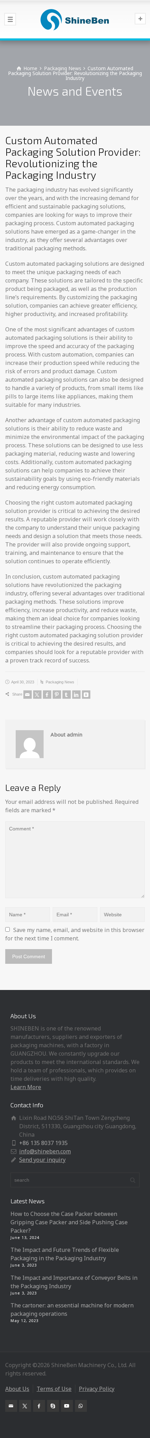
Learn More (25, 1087)
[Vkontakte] (86, 694)
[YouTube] (67, 1406)
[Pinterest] (57, 694)
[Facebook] (47, 694)
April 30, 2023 (22, 682)
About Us (17, 1389)
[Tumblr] (66, 694)
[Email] (27, 694)
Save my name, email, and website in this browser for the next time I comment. (75, 934)
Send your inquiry (42, 1160)
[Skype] (53, 1406)
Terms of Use (54, 1389)
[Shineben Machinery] (75, 19)
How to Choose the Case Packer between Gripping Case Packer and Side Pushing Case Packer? (69, 1222)
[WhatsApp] (81, 1406)
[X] (37, 694)
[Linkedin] (76, 694)
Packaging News (60, 682)
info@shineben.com (45, 1151)
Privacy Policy (96, 1389)
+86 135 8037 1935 (43, 1143)
